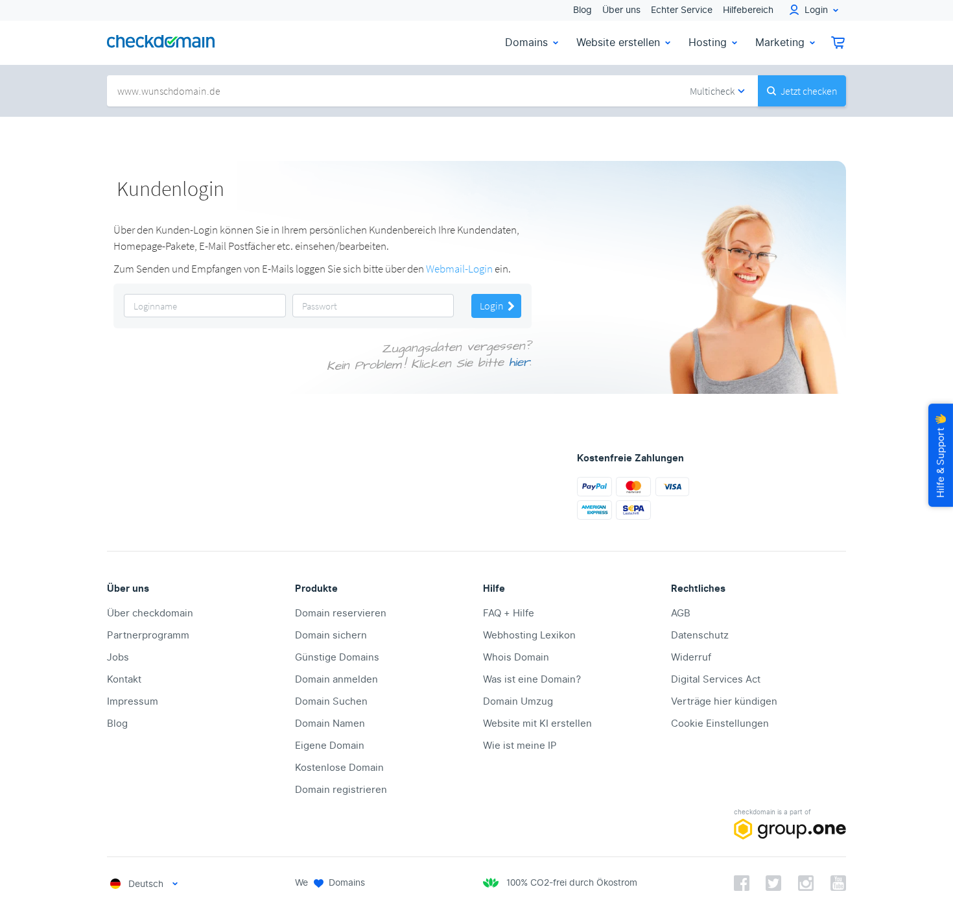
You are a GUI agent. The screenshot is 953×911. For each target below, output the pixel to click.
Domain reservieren (340, 613)
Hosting (707, 42)
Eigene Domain (329, 745)
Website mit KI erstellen (537, 723)
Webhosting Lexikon (529, 635)
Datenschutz (700, 635)
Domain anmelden (336, 679)
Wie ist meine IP (520, 745)
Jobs (118, 657)
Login (493, 305)
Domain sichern (331, 635)
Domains (526, 42)
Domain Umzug (518, 701)
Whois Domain (516, 657)
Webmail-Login (459, 268)
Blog (582, 10)
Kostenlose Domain (339, 767)
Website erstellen (618, 42)
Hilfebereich (748, 10)
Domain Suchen (331, 701)
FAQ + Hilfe (508, 613)
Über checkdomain (150, 613)
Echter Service (681, 10)
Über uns (621, 10)
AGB (680, 613)
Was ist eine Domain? (532, 679)
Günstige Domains (337, 657)
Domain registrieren (341, 790)
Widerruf (691, 657)
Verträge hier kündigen (724, 701)
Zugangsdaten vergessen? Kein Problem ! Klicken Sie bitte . (429, 356)
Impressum (132, 701)
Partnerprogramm (148, 635)
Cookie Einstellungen (720, 723)
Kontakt (124, 679)
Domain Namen (330, 723)
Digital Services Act (715, 679)
